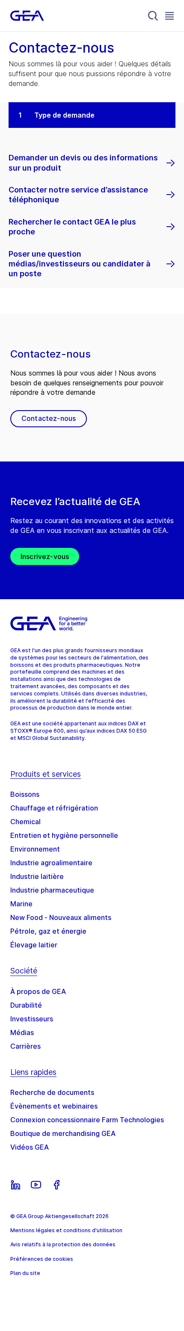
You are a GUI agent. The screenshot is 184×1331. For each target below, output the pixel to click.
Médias (22, 1032)
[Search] (153, 16)
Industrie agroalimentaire (51, 862)
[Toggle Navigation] (169, 15)
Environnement (35, 849)
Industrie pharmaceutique (52, 890)
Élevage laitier (33, 945)
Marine (21, 903)
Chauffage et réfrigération (54, 808)
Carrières (25, 1046)
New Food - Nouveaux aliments (60, 917)
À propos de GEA (38, 991)
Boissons (24, 794)
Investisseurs (31, 1019)
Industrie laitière (37, 876)
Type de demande (64, 115)
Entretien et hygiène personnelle (64, 835)
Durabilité (26, 1005)
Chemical (25, 821)
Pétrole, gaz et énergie (48, 931)
